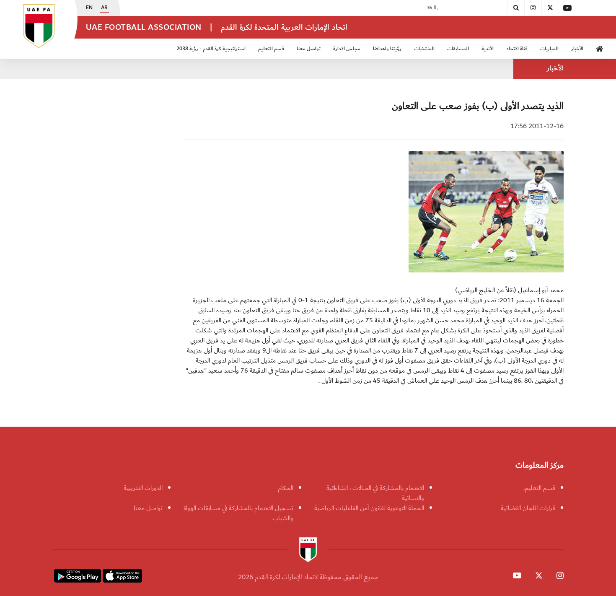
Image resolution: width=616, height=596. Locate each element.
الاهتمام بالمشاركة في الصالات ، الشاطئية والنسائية (375, 492)
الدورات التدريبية (143, 487)
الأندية (487, 48)
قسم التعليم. (539, 487)
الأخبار (577, 48)
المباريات (549, 48)
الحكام (285, 487)
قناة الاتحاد (517, 48)
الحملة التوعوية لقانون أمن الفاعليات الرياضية (369, 508)
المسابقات (458, 48)
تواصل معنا (148, 508)
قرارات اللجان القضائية (528, 508)
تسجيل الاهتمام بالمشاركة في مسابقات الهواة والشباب (238, 513)
